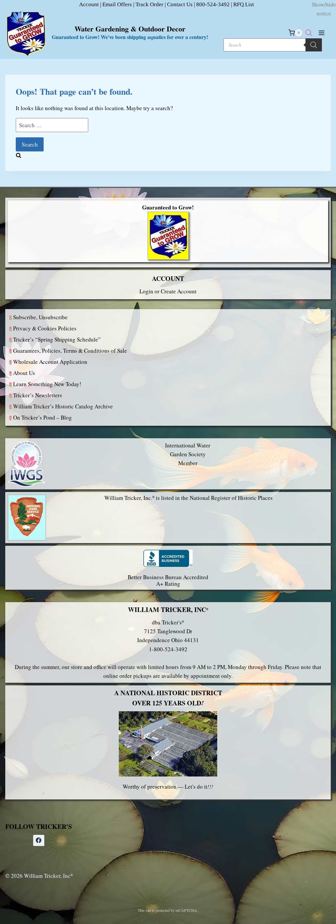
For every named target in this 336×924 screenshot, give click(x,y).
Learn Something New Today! (47, 384)
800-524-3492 (213, 4)
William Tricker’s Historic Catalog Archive (63, 406)
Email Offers (117, 4)
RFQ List (243, 4)
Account (89, 4)
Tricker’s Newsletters (37, 395)
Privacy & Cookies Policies (44, 328)
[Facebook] (38, 840)
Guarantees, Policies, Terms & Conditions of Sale (70, 350)
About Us (24, 373)
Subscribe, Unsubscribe (40, 317)
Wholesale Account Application (50, 361)
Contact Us (180, 4)
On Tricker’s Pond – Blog (42, 417)
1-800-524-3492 (168, 649)
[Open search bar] (308, 32)
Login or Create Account (168, 291)
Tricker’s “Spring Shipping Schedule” (57, 339)
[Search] (313, 44)
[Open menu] (321, 33)
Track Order (149, 4)
